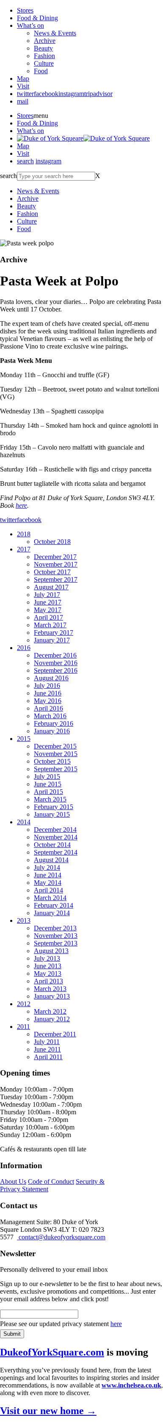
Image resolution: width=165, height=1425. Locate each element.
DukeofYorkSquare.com (52, 1352)
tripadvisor (98, 93)
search (25, 161)
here (21, 505)
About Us (13, 1181)
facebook (46, 93)
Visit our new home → (48, 1410)
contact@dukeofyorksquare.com (61, 1237)
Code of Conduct (51, 1181)
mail (22, 101)
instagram (71, 93)
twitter (25, 93)
